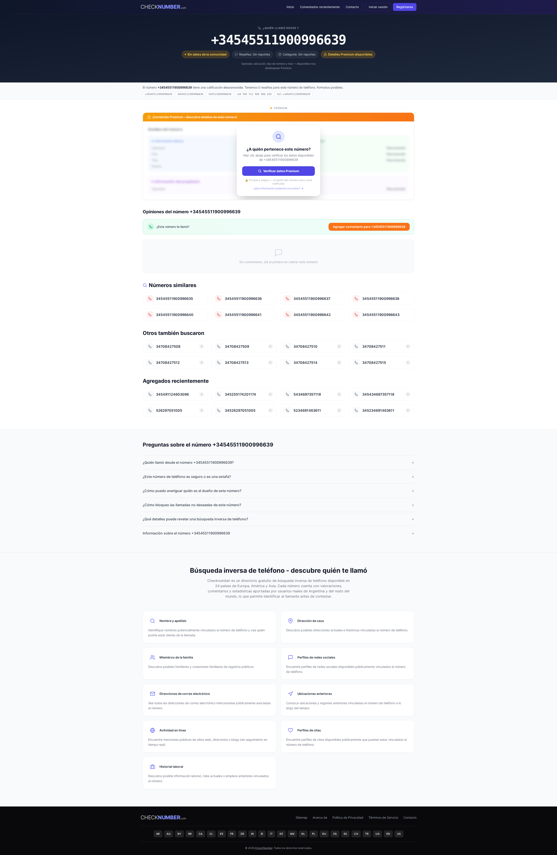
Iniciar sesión (378, 7)
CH (356, 833)
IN (252, 833)
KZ (281, 833)
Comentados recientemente (320, 7)
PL (313, 833)
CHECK (163, 7)
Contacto (352, 7)
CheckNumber (263, 848)
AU (169, 833)
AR (158, 833)
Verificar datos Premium (281, 171)
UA (377, 833)
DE (242, 833)
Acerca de (320, 817)
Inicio (290, 7)
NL (303, 833)
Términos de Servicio (383, 817)
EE (221, 833)
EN (388, 833)
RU (324, 833)
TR (367, 833)
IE (262, 833)
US (399, 833)
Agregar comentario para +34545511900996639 (369, 226)
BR (190, 833)
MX (292, 833)
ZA (335, 833)
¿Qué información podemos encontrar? (276, 188)
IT (271, 833)
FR (232, 833)
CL (211, 833)
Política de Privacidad (347, 817)
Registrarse (404, 7)
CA (201, 833)
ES (345, 833)
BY (179, 833)
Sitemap (301, 817)
